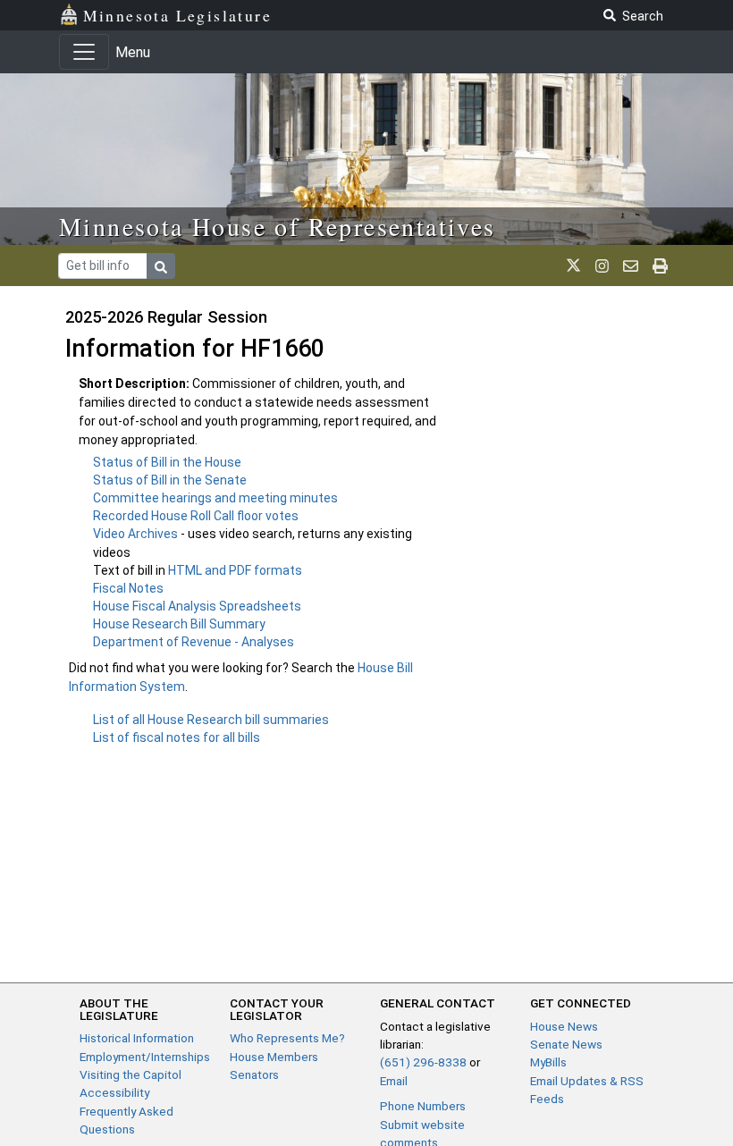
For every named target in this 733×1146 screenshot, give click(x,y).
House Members (274, 1056)
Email (394, 1081)
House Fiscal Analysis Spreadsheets (197, 606)
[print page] (660, 265)
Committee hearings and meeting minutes (215, 498)
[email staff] (630, 265)
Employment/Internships (145, 1056)
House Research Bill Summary (179, 624)
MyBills (548, 1062)
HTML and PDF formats (235, 570)
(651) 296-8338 (423, 1062)
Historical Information (137, 1038)
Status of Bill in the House (167, 462)
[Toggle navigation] (84, 52)
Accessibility (114, 1092)
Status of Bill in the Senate (170, 480)
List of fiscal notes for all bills (176, 737)
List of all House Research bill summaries (211, 719)
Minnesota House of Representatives (277, 226)
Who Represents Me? (287, 1038)
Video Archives (137, 534)
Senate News (566, 1044)
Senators (254, 1074)
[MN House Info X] (573, 265)
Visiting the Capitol (130, 1074)
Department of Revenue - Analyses (193, 642)
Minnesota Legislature (177, 15)
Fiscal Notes (128, 588)
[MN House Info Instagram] (602, 265)
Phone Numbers (423, 1106)
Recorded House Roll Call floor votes (196, 516)
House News (564, 1026)
